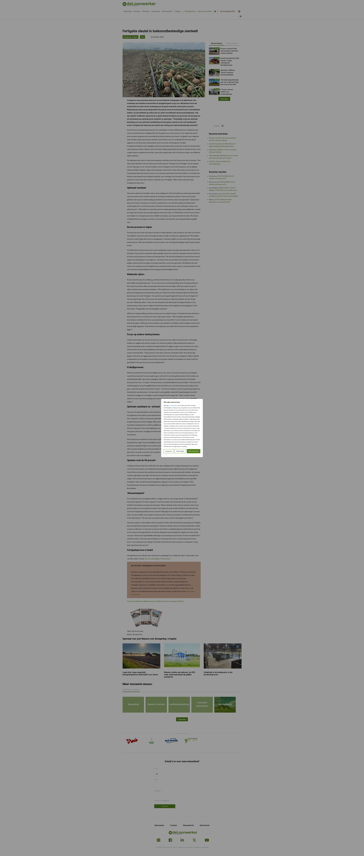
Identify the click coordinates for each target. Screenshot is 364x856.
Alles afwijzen (180, 451)
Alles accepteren (194, 451)
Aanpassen (168, 451)
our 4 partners (173, 405)
